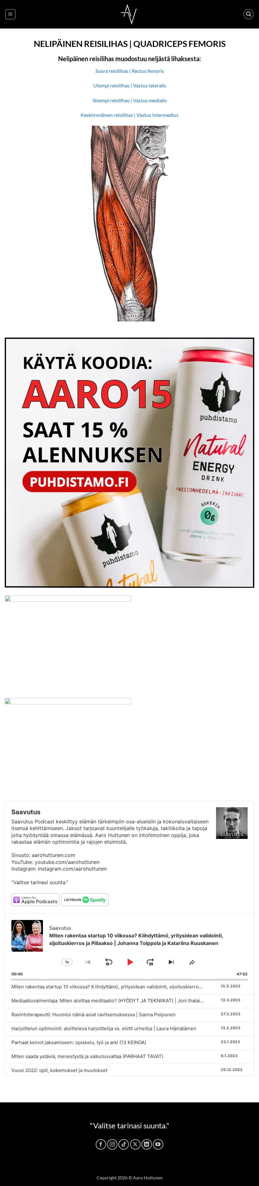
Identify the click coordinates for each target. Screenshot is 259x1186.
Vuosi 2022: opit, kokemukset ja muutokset (59, 1070)
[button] (10, 14)
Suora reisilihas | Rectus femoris (129, 71)
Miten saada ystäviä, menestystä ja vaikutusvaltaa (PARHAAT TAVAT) (87, 1056)
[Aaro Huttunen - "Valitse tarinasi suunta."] (129, 14)
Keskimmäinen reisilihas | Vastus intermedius (129, 115)
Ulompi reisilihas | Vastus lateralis (129, 85)
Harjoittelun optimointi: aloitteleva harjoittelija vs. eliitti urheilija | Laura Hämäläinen (103, 1028)
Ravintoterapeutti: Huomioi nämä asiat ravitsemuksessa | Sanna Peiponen (93, 1015)
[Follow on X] (135, 1144)
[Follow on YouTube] (158, 1144)
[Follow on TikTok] (123, 1144)
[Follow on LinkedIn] (147, 1144)
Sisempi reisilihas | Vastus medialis (130, 100)
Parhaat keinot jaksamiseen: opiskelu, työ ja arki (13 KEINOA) (78, 1042)
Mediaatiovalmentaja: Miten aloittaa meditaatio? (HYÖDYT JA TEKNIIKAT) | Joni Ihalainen (109, 1001)
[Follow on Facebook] (101, 1144)
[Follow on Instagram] (112, 1144)
